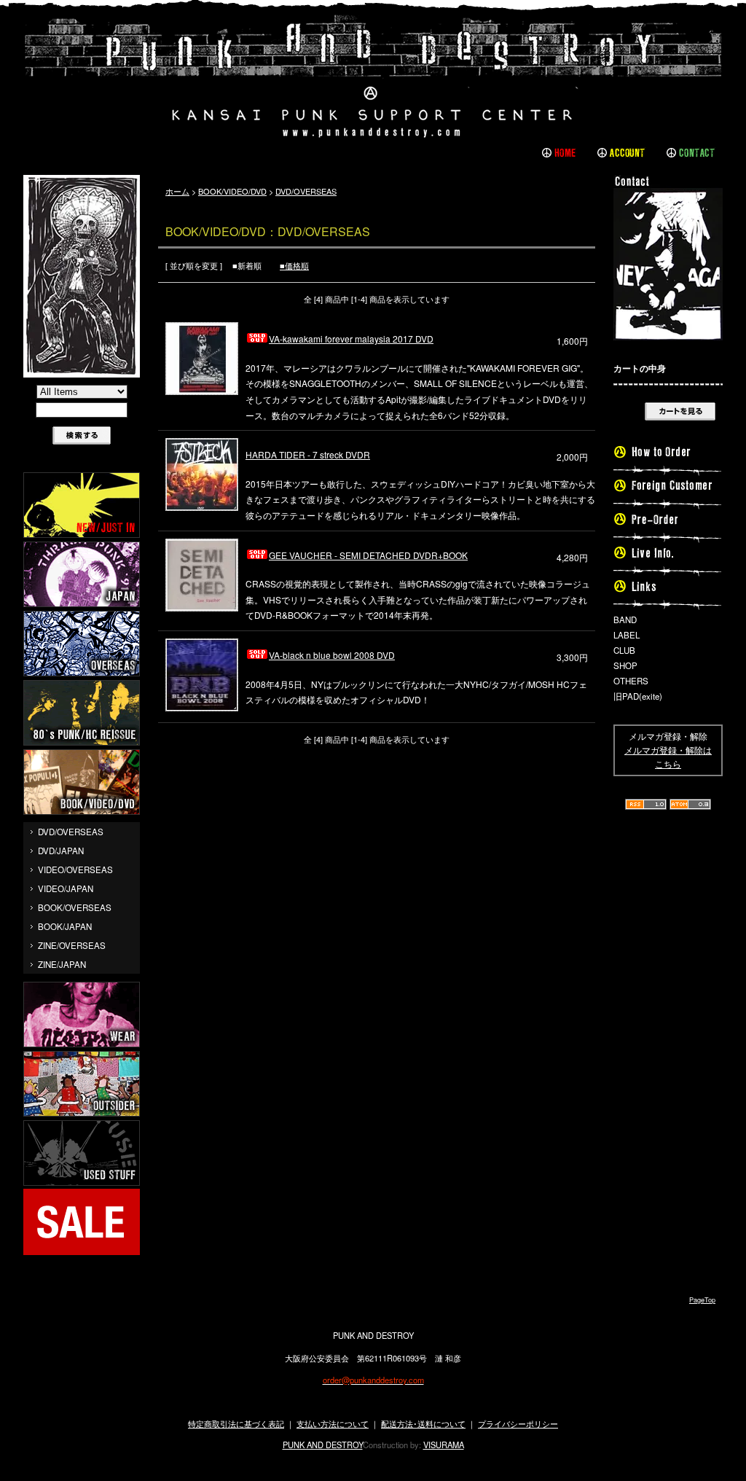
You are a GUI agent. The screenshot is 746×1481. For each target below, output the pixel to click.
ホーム (177, 191)
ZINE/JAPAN (62, 964)
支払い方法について (333, 1423)
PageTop (702, 1300)
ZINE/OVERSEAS (72, 945)
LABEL (626, 635)
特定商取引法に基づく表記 (236, 1423)
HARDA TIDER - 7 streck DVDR (308, 454)
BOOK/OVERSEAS (74, 907)
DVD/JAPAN (61, 850)
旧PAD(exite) (637, 696)
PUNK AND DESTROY (323, 1444)
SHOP (625, 665)
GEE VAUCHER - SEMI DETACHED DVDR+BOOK (368, 555)
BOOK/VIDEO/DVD (232, 191)
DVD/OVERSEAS (70, 831)
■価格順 (294, 265)
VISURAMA (443, 1444)
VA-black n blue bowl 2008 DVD (332, 655)
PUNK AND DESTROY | (373, 76)
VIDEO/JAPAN (65, 888)
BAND (625, 619)
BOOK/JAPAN (65, 926)
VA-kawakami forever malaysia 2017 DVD (351, 338)
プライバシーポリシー (518, 1423)
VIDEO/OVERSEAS (75, 869)
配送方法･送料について (423, 1423)
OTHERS (630, 681)
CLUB (624, 650)
